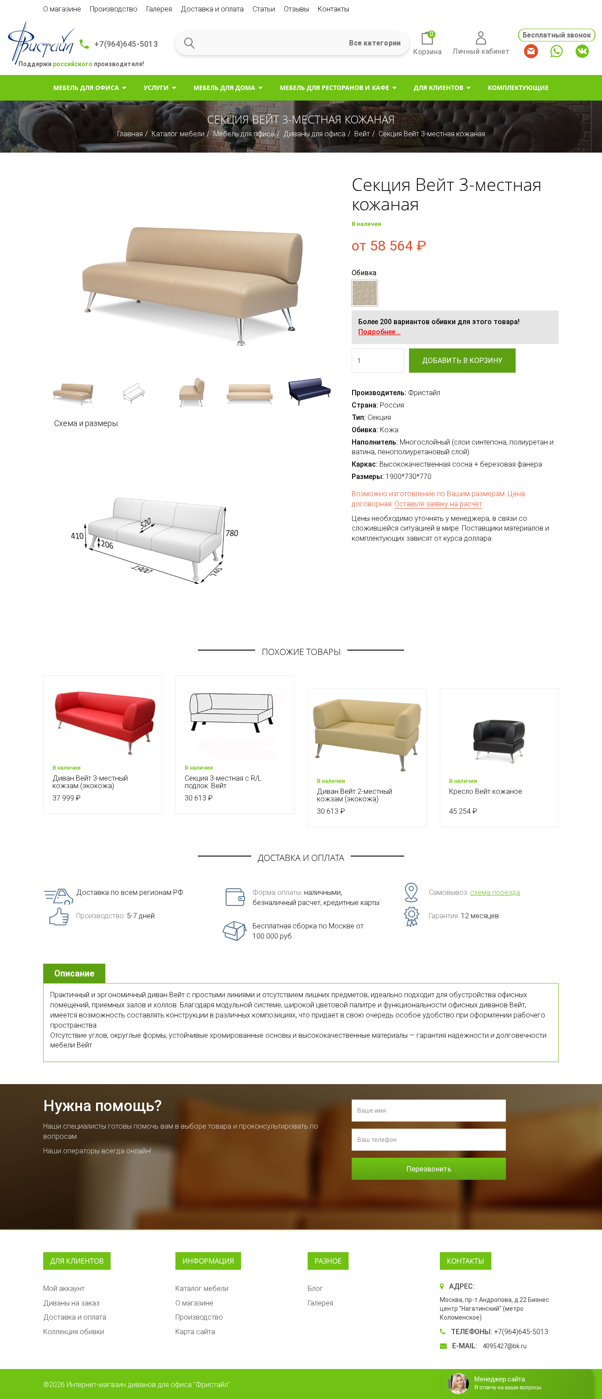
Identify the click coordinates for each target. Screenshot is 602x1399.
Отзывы (296, 9)
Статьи (264, 9)
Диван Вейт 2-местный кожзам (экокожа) (354, 795)
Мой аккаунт (64, 1288)
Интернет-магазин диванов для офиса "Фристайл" (148, 1384)
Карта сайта (195, 1332)
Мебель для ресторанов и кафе (334, 87)
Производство (113, 9)
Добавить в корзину (462, 360)
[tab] (75, 974)
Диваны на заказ (71, 1303)
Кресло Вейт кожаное (485, 791)
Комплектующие (518, 87)
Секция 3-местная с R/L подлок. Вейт (223, 782)
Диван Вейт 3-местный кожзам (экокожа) (90, 782)
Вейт (362, 134)
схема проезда (495, 892)
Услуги (156, 87)
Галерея (159, 9)
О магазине (62, 9)
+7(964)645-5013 (126, 44)
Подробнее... (379, 332)
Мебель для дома (224, 87)
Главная (130, 134)
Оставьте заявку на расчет (438, 504)
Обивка (364, 273)
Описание (74, 973)
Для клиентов (438, 87)
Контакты (333, 9)
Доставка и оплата (212, 9)
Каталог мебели (178, 134)
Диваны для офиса (314, 134)
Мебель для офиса (86, 87)
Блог (315, 1288)
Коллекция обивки (73, 1332)
